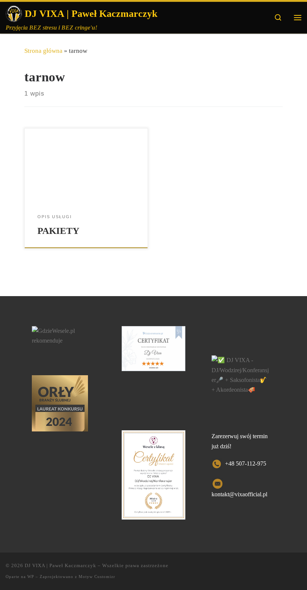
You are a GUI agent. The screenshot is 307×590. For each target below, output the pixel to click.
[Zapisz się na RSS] (262, 569)
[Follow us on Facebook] (277, 569)
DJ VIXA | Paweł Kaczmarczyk (60, 565)
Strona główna (43, 50)
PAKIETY (58, 231)
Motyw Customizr (97, 576)
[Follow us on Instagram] (288, 569)
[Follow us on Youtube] (298, 569)
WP (30, 576)
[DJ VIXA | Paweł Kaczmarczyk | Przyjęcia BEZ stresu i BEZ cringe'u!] (14, 12)
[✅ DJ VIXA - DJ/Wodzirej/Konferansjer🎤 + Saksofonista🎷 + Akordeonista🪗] (240, 374)
